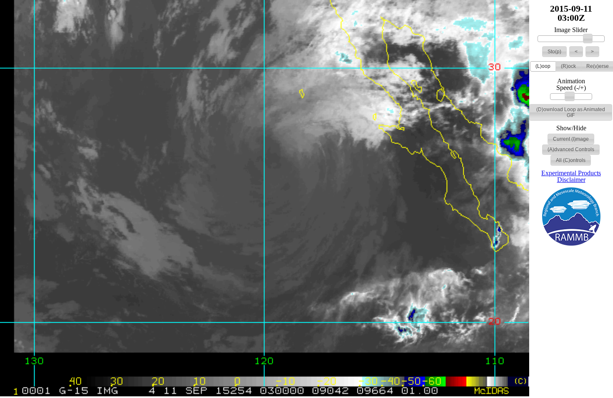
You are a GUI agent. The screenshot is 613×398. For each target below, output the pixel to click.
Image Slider (571, 30)
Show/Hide (571, 128)
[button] (554, 51)
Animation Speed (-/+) (571, 84)
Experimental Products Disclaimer (571, 176)
